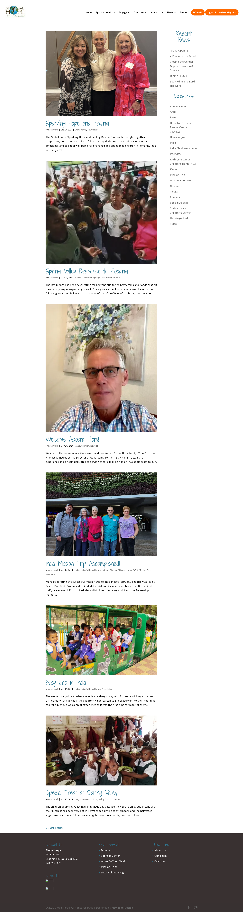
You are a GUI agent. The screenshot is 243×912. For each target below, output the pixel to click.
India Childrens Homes (90, 570)
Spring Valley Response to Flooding (87, 271)
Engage (123, 12)
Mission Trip (144, 570)
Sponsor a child (104, 12)
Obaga (174, 191)
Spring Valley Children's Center (106, 277)
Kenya (83, 129)
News (170, 12)
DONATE (197, 12)
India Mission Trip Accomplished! (83, 563)
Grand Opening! (179, 50)
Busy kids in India (66, 682)
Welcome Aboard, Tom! (72, 439)
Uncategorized (179, 218)
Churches (139, 12)
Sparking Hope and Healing (77, 123)
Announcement (82, 445)
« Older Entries (55, 828)
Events (183, 12)
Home (89, 12)
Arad (173, 111)
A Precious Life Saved (183, 56)
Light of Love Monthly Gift (221, 12)
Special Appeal (179, 202)
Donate (105, 850)
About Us (155, 12)
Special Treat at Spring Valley (81, 792)
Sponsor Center (110, 855)
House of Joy (177, 137)
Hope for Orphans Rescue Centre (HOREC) (181, 127)
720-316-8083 (53, 863)
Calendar (159, 861)
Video (173, 223)
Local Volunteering (112, 872)
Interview (175, 154)
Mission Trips (109, 867)
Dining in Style (178, 76)
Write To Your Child (113, 861)
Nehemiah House (180, 180)
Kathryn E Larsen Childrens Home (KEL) (120, 570)
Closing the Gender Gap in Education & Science (181, 66)
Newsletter (92, 129)
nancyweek (53, 129)
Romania (175, 197)
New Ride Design (122, 907)
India (77, 570)
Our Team (160, 855)
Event (77, 129)
